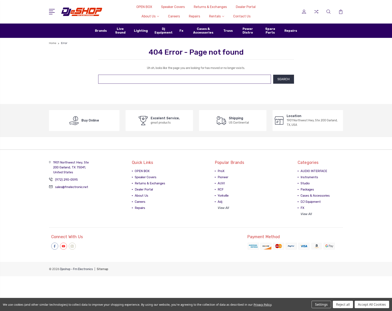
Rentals (215, 16)
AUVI (221, 183)
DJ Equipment (311, 202)
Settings (321, 304)
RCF (221, 189)
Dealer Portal (246, 7)
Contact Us (242, 16)
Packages (307, 189)
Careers (174, 16)
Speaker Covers (173, 7)
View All (223, 208)
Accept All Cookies (372, 304)
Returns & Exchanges (210, 7)
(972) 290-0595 (66, 179)
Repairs (194, 16)
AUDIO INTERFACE (314, 171)
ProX (221, 171)
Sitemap (102, 269)
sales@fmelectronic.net (71, 187)
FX (302, 208)
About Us (148, 16)
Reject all (343, 304)
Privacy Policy (262, 304)
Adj (220, 202)
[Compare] (316, 14)
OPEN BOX (144, 7)
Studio (305, 183)
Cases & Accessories (315, 195)
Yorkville (223, 195)
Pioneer (223, 177)
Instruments (309, 177)
